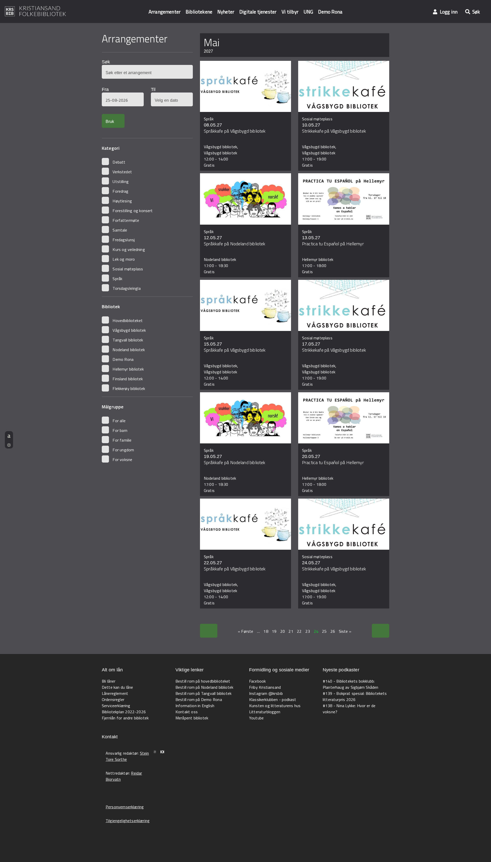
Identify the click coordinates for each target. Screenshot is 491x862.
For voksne (122, 459)
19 (274, 631)
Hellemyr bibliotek (128, 369)
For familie (122, 440)
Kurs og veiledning (129, 249)
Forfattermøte (126, 220)
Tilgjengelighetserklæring (128, 821)
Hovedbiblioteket (128, 320)
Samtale (120, 230)
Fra (105, 89)
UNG (308, 11)
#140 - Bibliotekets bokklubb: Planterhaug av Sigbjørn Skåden (350, 684)
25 (324, 631)
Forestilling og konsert (133, 211)
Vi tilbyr (290, 11)
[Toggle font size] (9, 435)
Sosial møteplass (128, 269)
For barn (120, 430)
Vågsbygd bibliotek (129, 330)
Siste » (345, 631)
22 (299, 631)
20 (282, 631)
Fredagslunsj (124, 240)
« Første (245, 631)
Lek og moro (124, 259)
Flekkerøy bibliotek (129, 388)
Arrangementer (165, 11)
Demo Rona (330, 11)
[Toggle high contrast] (9, 444)
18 (265, 631)
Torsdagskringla (126, 288)
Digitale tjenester (257, 11)
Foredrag (120, 191)
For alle (119, 421)
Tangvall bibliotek (128, 340)
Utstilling (121, 181)
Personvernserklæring (125, 807)
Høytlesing (122, 201)
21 (290, 631)
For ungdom (123, 450)
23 (307, 631)
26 (332, 631)
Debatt (119, 162)
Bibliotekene (199, 11)
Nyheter (225, 11)
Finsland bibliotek (128, 379)
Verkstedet (122, 172)
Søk (106, 61)
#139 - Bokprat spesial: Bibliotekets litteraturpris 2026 (355, 696)
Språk (117, 278)
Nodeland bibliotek (129, 350)
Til (153, 89)
